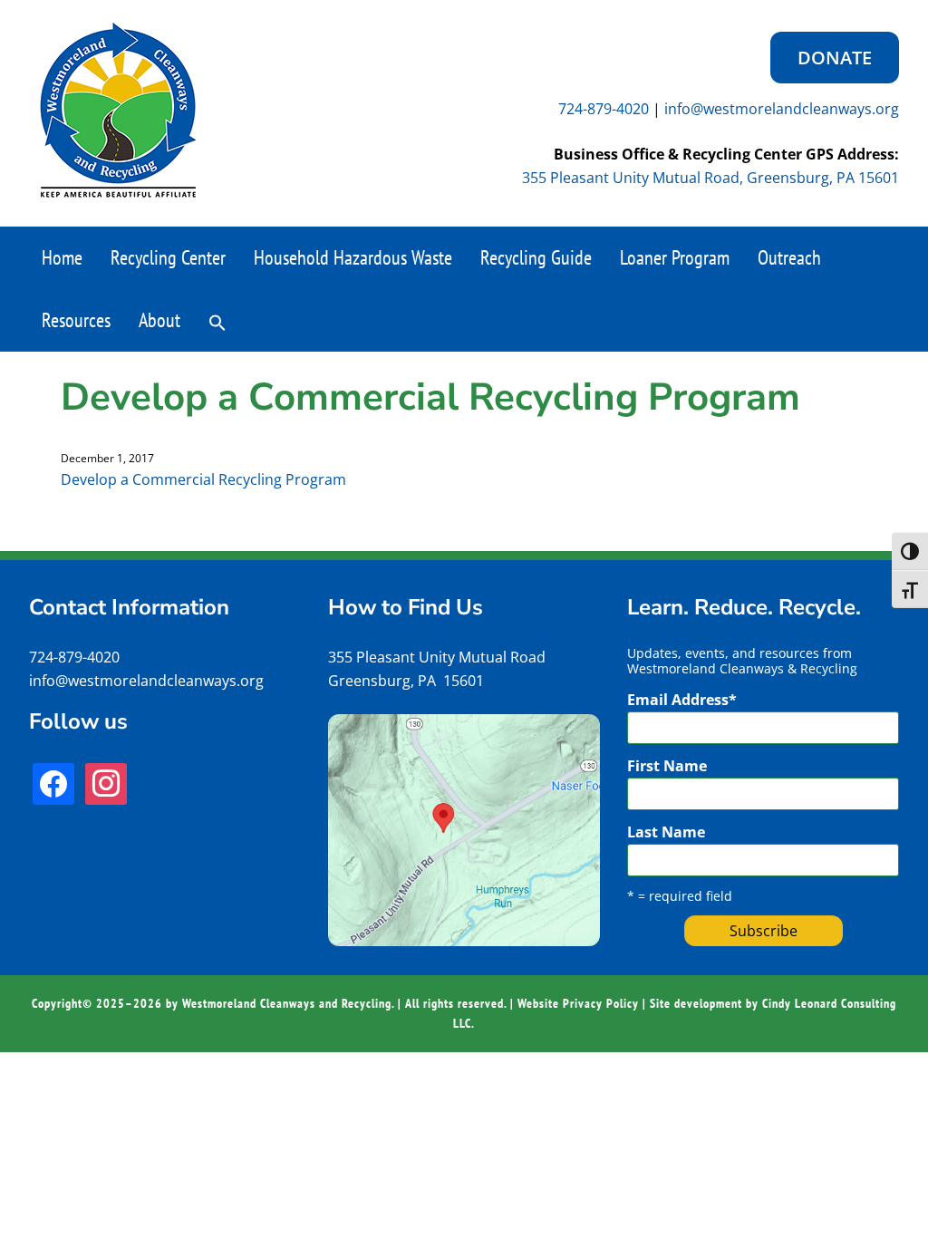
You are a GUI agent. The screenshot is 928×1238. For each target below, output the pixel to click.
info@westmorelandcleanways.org (781, 109)
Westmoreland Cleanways (118, 110)
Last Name (666, 832)
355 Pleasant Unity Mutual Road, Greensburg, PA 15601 (710, 178)
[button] (217, 321)
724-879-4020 (603, 109)
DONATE (835, 57)
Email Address (682, 700)
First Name (667, 766)
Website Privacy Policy (578, 1003)
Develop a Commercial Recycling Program (203, 479)
